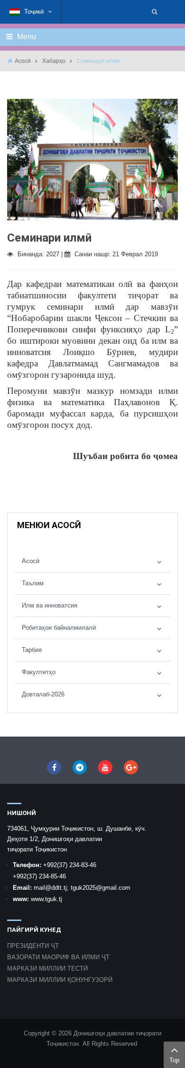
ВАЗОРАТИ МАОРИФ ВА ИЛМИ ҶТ (58, 957)
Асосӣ (23, 61)
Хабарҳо (53, 61)
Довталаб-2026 (43, 694)
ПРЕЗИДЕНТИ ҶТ (33, 945)
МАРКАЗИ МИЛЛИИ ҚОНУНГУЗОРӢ (59, 979)
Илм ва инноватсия (49, 605)
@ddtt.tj (56, 887)
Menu (25, 37)
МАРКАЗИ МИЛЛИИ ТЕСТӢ (47, 968)
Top (174, 1060)
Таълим (33, 583)
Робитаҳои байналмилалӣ (59, 627)
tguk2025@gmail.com (100, 887)
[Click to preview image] (92, 159)
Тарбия (32, 649)
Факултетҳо (39, 672)
